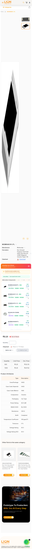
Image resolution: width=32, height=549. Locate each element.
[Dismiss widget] (29, 540)
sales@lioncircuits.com (25, 547)
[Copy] (15, 244)
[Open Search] (23, 2)
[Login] (29, 2)
